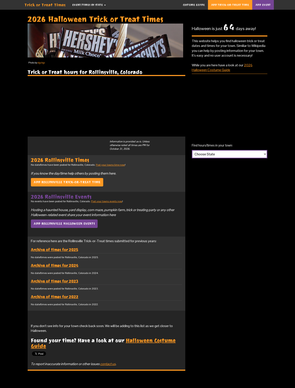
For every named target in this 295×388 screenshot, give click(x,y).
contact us (108, 364)
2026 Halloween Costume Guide (222, 67)
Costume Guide (194, 5)
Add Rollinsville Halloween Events (64, 223)
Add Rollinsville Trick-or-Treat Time (67, 182)
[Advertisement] (106, 106)
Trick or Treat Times (45, 5)
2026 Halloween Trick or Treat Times (95, 19)
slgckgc (41, 62)
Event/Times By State (88, 5)
